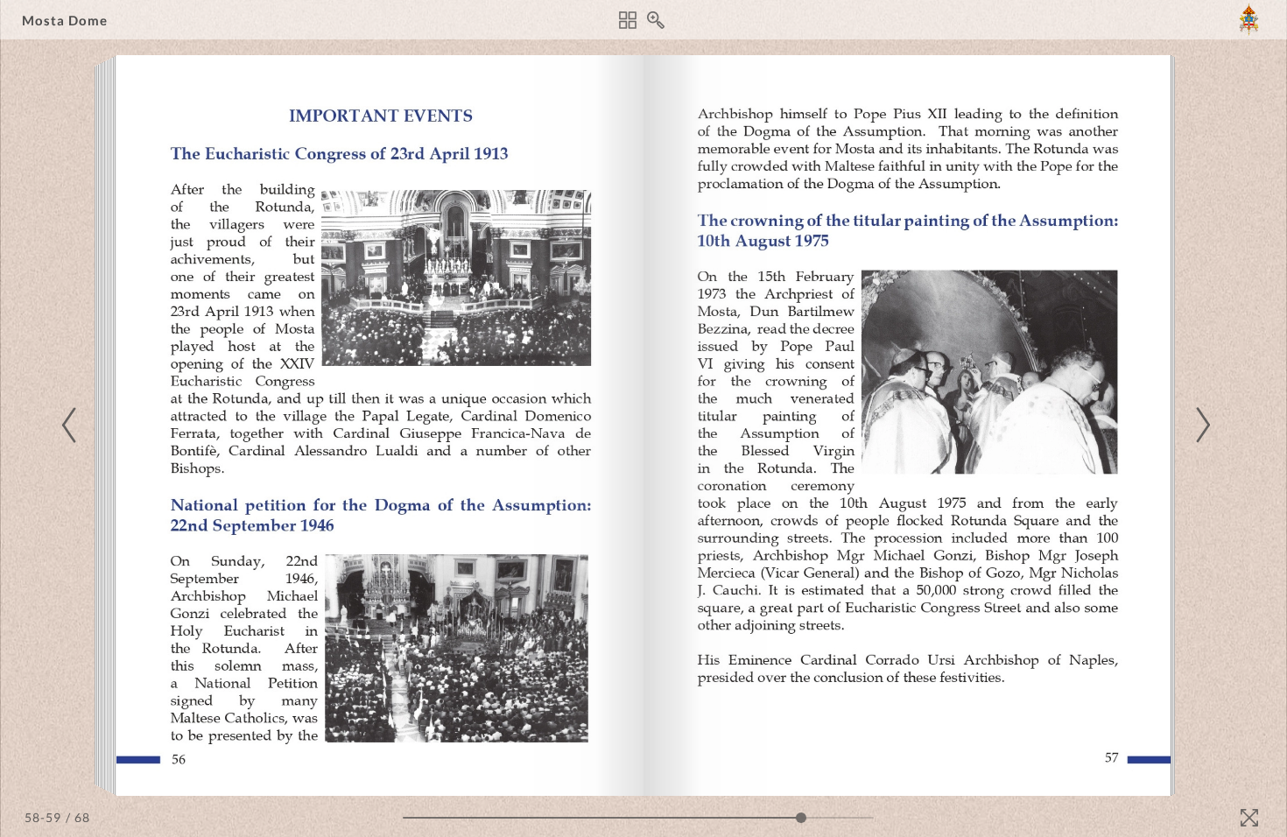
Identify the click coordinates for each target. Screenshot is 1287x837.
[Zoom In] (656, 20)
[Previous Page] (72, 425)
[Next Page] (1200, 425)
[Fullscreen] (1249, 817)
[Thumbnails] (627, 20)
